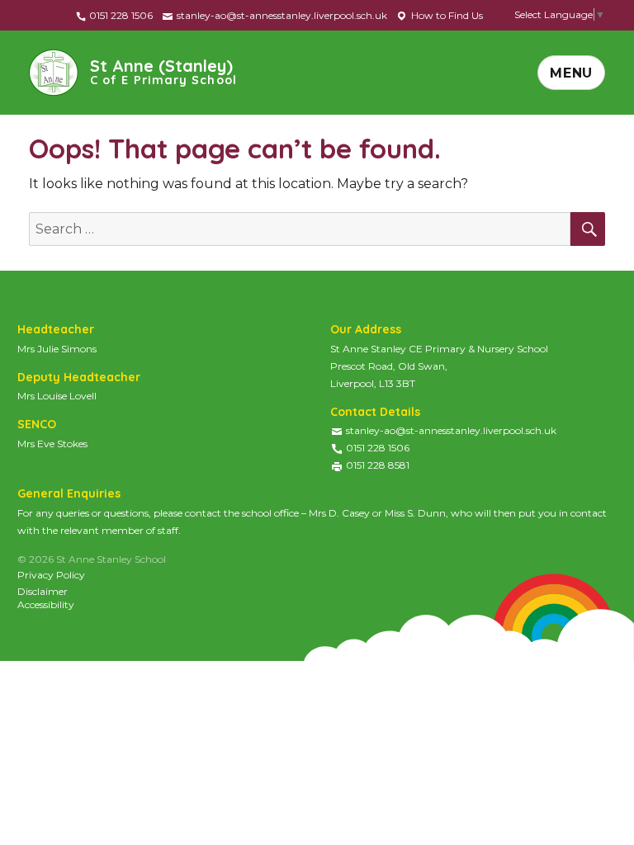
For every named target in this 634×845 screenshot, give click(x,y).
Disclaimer (42, 591)
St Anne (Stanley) (163, 70)
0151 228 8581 (377, 465)
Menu (571, 73)
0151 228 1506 (120, 15)
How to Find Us (446, 15)
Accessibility (45, 604)
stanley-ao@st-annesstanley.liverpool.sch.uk (280, 15)
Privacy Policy (51, 575)
